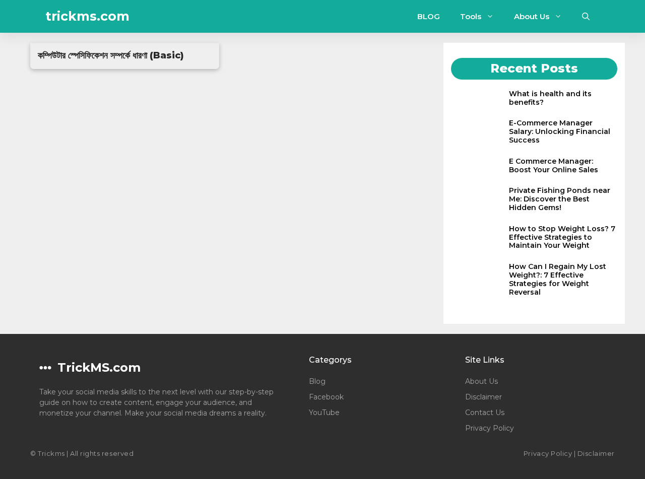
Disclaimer (483, 396)
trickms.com (87, 16)
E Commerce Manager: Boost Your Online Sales (553, 165)
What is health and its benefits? (550, 98)
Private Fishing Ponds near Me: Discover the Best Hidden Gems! (559, 199)
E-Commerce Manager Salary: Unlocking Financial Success (559, 131)
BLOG (428, 16)
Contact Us (484, 412)
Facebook (326, 396)
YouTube (324, 412)
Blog (317, 381)
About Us (531, 16)
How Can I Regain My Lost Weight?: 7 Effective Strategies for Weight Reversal (557, 279)
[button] (586, 16)
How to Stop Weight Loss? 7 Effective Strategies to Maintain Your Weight (562, 237)
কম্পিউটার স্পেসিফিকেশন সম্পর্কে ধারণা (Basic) (111, 55)
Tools (470, 16)
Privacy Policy (489, 428)
